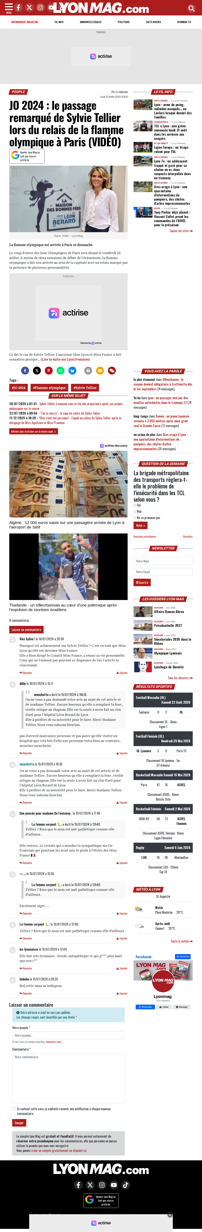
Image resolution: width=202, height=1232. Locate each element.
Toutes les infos (179, 230)
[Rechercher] (190, 9)
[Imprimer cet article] (88, 371)
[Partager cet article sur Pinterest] (49, 371)
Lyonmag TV (184, 22)
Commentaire (21, 1049)
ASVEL (157, 208)
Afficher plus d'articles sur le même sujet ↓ (33, 431)
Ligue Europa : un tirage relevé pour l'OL (171, 149)
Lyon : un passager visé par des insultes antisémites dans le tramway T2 (161, 400)
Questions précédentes (145, 536)
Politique (124, 22)
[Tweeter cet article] (37, 371)
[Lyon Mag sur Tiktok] (124, 1187)
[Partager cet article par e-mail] (100, 371)
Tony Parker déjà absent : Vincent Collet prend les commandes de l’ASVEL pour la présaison (172, 218)
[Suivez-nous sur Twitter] (89, 1187)
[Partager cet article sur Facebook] (25, 371)
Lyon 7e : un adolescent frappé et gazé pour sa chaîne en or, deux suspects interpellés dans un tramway (172, 169)
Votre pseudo (21, 1027)
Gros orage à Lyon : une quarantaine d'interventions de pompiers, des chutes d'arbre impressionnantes (172, 195)
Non (138, 511)
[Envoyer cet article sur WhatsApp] (61, 371)
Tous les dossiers (179, 677)
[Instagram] (39, 8)
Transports (161, 122)
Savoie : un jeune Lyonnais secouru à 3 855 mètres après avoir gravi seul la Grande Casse (161, 421)
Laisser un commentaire (26, 629)
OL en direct (161, 143)
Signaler (123, 673)
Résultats (188, 536)
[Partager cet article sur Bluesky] (72, 371)
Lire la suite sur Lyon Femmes (65, 359)
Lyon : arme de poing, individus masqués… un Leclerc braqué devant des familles (173, 110)
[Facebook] (17, 8)
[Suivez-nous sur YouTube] (112, 1187)
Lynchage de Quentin (168, 666)
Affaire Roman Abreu (169, 611)
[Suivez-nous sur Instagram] (101, 1187)
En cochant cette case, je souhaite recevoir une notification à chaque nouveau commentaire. (63, 1111)
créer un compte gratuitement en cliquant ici (58, 1150)
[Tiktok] (61, 8)
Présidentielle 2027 (168, 625)
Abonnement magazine (24, 22)
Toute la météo (180, 941)
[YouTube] (50, 8)
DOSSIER (158, 608)
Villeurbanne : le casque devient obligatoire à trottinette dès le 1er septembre (163, 384)
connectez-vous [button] (53, 1042)
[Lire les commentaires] (112, 371)
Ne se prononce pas (148, 517)
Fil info (59, 22)
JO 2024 (19, 387)
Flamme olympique (50, 387)
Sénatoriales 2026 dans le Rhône (172, 641)
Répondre (27, 673)
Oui (138, 505)
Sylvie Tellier (85, 387)
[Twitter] (28, 8)
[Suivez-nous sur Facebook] (163, 982)
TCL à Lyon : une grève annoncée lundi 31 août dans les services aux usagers (170, 132)
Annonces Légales (90, 22)
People (18, 92)
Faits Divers (153, 22)
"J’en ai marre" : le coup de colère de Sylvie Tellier (70, 413)
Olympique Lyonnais (168, 652)
